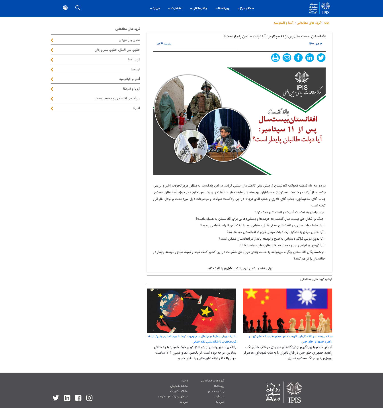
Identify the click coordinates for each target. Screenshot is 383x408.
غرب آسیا (134, 59)
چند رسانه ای (216, 391)
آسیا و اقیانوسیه (129, 79)
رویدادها (219, 386)
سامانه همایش (179, 386)
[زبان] (65, 8)
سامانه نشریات (179, 391)
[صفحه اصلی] (260, 8)
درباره (184, 380)
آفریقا (136, 108)
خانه (326, 23)
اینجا (227, 268)
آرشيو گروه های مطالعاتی (316, 279)
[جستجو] (77, 8)
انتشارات (219, 396)
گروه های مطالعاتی (212, 380)
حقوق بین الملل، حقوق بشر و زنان (117, 50)
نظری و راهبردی (129, 40)
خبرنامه (219, 402)
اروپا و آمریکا (131, 89)
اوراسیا (135, 69)
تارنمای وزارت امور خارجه (173, 396)
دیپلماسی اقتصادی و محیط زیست (117, 98)
